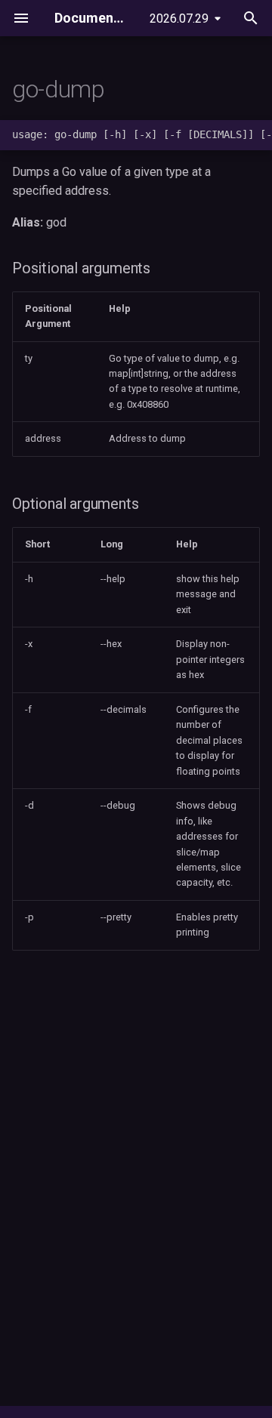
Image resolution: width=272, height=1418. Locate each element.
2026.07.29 (179, 18)
